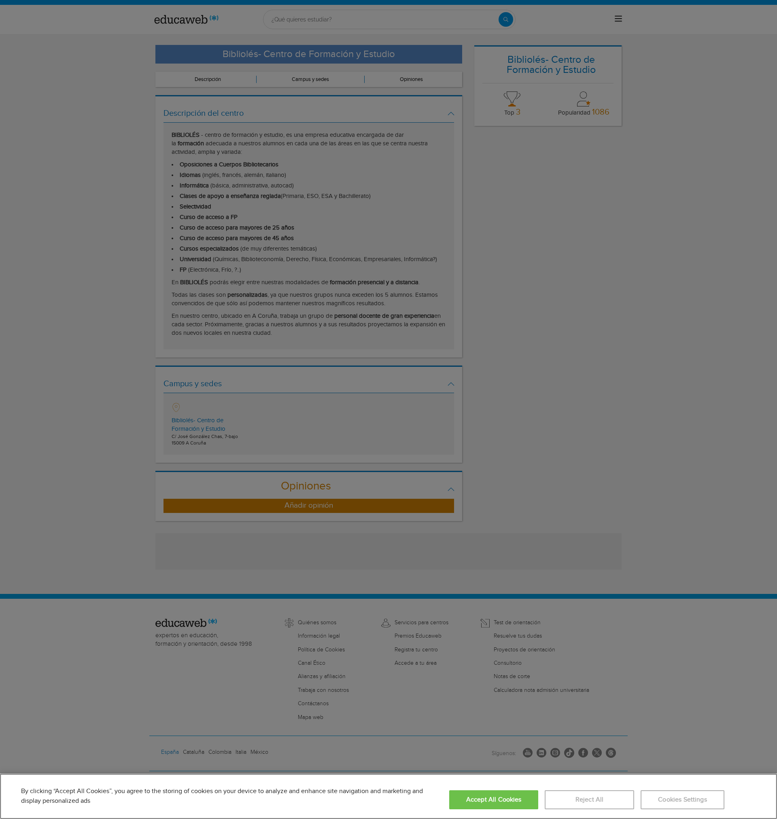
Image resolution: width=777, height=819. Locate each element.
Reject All (589, 800)
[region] (388, 796)
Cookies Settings (682, 800)
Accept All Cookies (494, 800)
